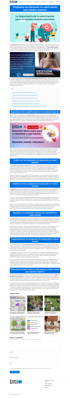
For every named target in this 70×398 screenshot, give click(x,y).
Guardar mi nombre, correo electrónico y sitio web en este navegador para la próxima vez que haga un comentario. (31, 368)
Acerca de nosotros (48, 383)
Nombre (12, 352)
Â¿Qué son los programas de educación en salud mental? (25, 94)
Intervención (36, 1)
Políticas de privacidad (49, 380)
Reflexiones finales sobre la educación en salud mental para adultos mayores (29, 105)
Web (10, 362)
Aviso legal (47, 387)
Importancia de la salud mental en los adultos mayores (24, 92)
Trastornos (44, 1)
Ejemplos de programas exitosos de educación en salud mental (26, 100)
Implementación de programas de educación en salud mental (26, 103)
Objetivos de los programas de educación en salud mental (25, 97)
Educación (51, 1)
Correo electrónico (14, 357)
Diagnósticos (21, 1)
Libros (57, 1)
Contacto (46, 381)
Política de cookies (48, 385)
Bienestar (29, 1)
